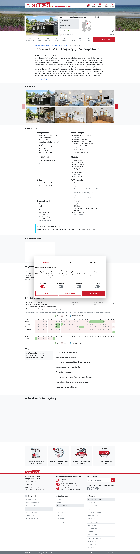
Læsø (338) (60, 515)
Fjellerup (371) (92, 502)
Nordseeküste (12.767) (32, 505)
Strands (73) (91, 548)
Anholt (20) (60, 502)
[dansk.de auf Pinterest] (97, 488)
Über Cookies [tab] (94, 262)
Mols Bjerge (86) (92, 528)
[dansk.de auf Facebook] (88, 488)
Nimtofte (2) (91, 531)
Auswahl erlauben (70, 293)
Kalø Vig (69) (91, 518)
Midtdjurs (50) (92, 525)
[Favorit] (113, 31)
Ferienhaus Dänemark (42, 45)
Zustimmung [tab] (45, 262)
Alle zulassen (93, 293)
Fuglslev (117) (91, 509)
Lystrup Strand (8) (93, 522)
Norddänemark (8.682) (32, 502)
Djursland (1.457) (62, 505)
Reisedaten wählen (104, 39)
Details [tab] (70, 262)
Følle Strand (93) (92, 505)
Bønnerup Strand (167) (94, 499)
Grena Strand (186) (93, 515)
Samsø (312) (60, 522)
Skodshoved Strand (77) (94, 538)
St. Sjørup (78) (92, 544)
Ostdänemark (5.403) (32, 509)
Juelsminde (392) (61, 512)
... (52, 45)
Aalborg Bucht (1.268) (63, 499)
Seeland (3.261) (30, 515)
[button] (28, 5)
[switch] (61, 286)
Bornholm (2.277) (31, 499)
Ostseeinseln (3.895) (31, 512)
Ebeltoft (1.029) (61, 509)
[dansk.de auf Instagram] (92, 488)
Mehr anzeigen (42, 79)
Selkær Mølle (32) (92, 535)
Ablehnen (46, 293)
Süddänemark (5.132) (32, 518)
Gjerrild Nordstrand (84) (94, 512)
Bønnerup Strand (61, 45)
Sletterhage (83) (92, 541)
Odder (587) (60, 518)
